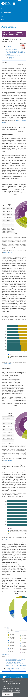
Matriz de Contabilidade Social (9, 27)
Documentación (6, 12)
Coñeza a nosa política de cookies (11, 692)
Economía (11, 26)
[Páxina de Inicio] (2, 26)
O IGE (2, 20)
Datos (3, 9)
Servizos (3, 16)
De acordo (7, 694)
